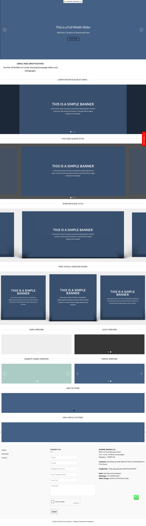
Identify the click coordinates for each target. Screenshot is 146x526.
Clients (3, 450)
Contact (4, 458)
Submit (54, 512)
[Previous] (4, 30)
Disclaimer (5, 454)
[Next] (141, 30)
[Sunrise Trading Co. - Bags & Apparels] (73, 1)
